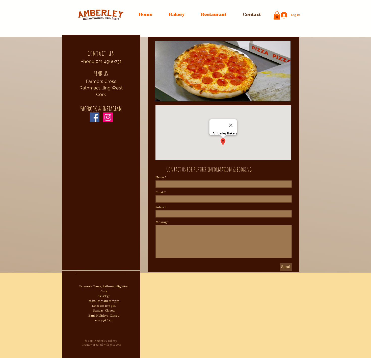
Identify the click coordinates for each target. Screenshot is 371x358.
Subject (160, 207)
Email (159, 192)
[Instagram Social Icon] (108, 117)
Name (159, 177)
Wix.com (115, 345)
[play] (278, 97)
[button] (222, 71)
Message (161, 222)
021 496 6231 (104, 320)
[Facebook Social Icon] (94, 117)
